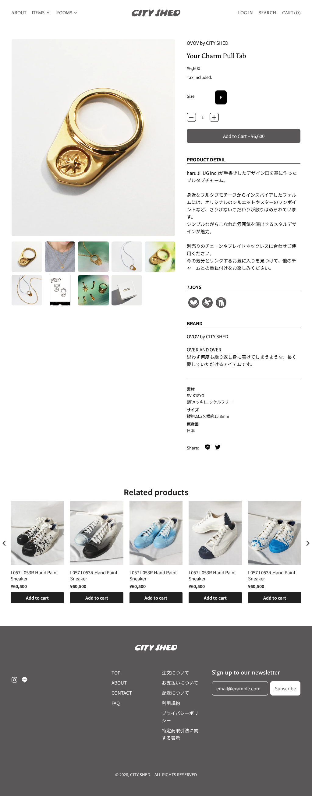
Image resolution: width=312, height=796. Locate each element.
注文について (175, 672)
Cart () (291, 14)
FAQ (116, 703)
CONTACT (122, 692)
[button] (27, 256)
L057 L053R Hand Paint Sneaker (34, 575)
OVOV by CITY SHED (207, 43)
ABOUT (19, 13)
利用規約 (171, 703)
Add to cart (37, 598)
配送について (175, 692)
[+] (214, 117)
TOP (116, 672)
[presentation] (4, 543)
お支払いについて (180, 682)
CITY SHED (140, 774)
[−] (191, 117)
